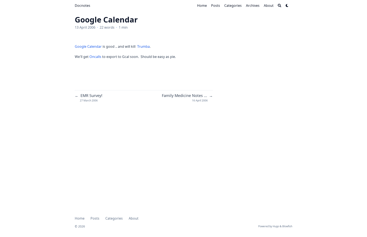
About (133, 218)
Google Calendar (88, 46)
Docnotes (82, 5)
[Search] (279, 5)
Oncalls (95, 56)
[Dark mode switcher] (287, 5)
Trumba (143, 46)
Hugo (276, 226)
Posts (94, 218)
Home (80, 218)
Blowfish (287, 226)
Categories (114, 218)
